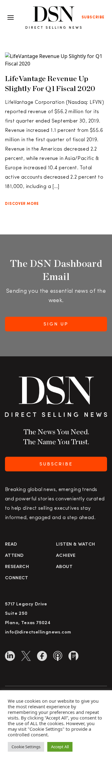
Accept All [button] (60, 746)
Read (11, 544)
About (64, 567)
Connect (16, 578)
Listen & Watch (75, 544)
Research (17, 567)
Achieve (66, 555)
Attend (14, 555)
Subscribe (93, 17)
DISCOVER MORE (22, 204)
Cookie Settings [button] (26, 746)
